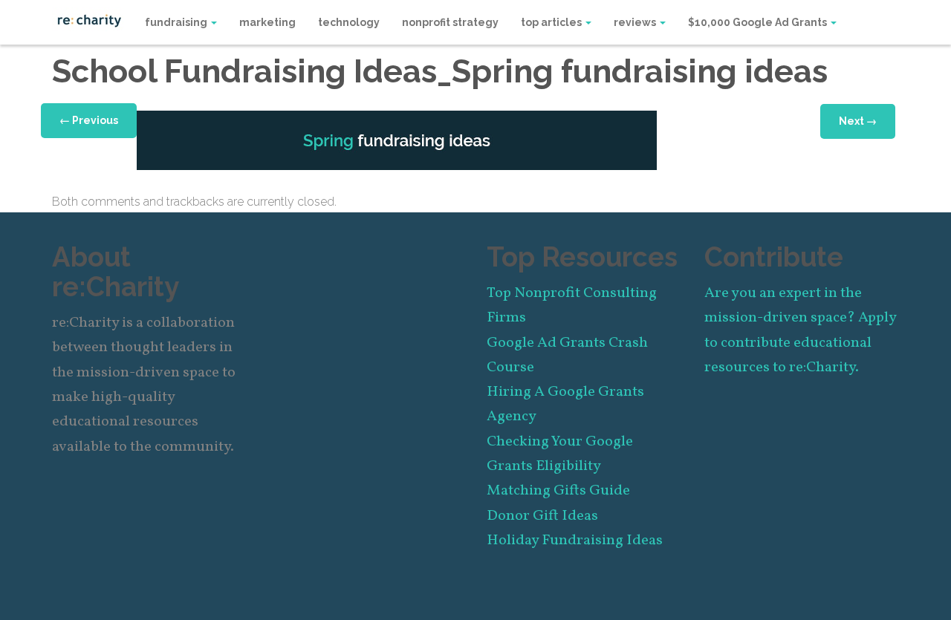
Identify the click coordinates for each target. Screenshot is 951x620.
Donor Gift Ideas (542, 516)
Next (858, 121)
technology (349, 22)
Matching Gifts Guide (558, 490)
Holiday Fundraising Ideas (575, 540)
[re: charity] (89, 19)
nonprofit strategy (450, 22)
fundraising (177, 22)
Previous (88, 120)
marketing (267, 22)
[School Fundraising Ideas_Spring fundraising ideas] (397, 139)
